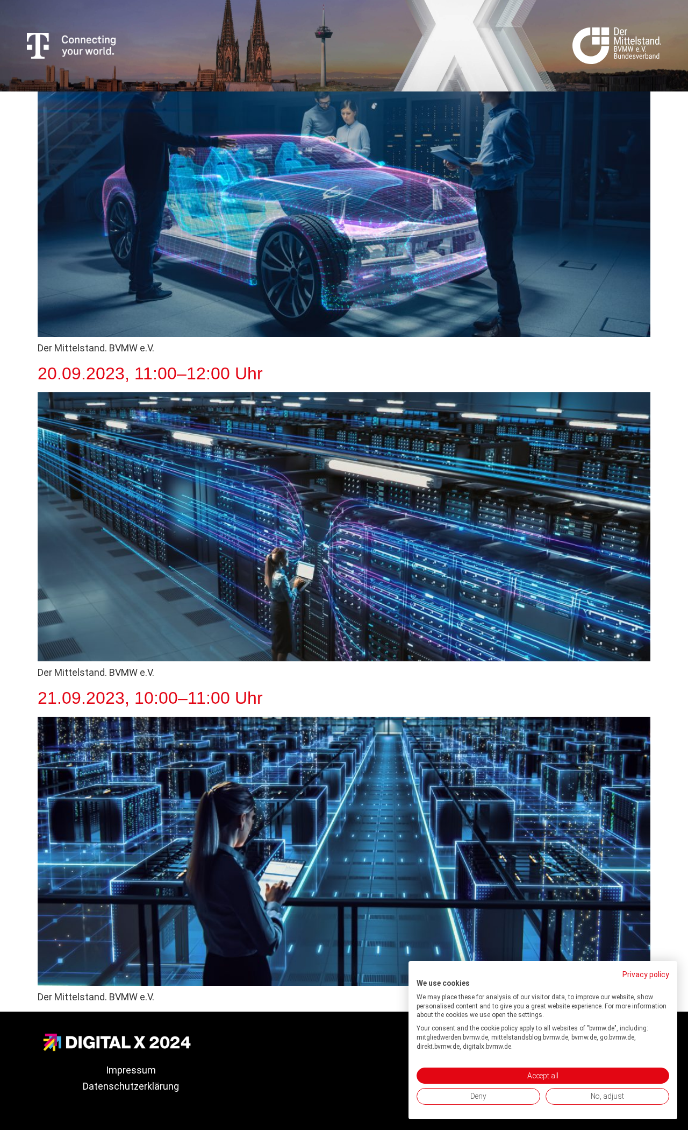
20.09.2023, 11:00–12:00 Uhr (150, 373)
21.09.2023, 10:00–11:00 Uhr (150, 698)
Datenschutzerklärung (131, 1086)
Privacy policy (645, 974)
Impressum (131, 1070)
